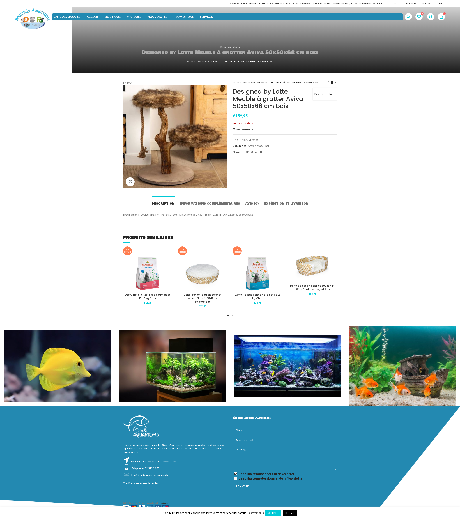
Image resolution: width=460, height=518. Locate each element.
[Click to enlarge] (130, 181)
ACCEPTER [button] (273, 513)
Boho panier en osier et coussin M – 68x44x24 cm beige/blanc (312, 287)
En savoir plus (255, 512)
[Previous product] (328, 82)
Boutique (202, 61)
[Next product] (335, 82)
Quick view (169, 277)
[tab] (163, 201)
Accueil (191, 61)
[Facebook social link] (243, 152)
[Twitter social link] (247, 152)
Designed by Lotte (324, 94)
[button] (169, 269)
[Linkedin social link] (256, 152)
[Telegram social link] (261, 152)
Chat (266, 145)
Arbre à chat (255, 145)
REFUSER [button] (290, 513)
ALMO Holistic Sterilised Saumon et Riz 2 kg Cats (147, 296)
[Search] (408, 16)
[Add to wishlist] (169, 261)
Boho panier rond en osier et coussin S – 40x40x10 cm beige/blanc (202, 298)
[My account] (430, 16)
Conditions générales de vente (140, 483)
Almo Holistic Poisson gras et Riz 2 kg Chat (257, 296)
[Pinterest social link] (252, 152)
